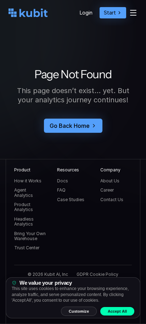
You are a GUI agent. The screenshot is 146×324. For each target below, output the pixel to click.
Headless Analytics (24, 221)
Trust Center (26, 247)
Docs (62, 180)
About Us (109, 180)
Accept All (117, 311)
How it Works (27, 180)
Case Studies (70, 199)
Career (107, 190)
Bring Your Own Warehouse (30, 236)
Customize (79, 311)
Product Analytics (23, 207)
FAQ (61, 190)
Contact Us (111, 199)
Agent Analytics (23, 192)
